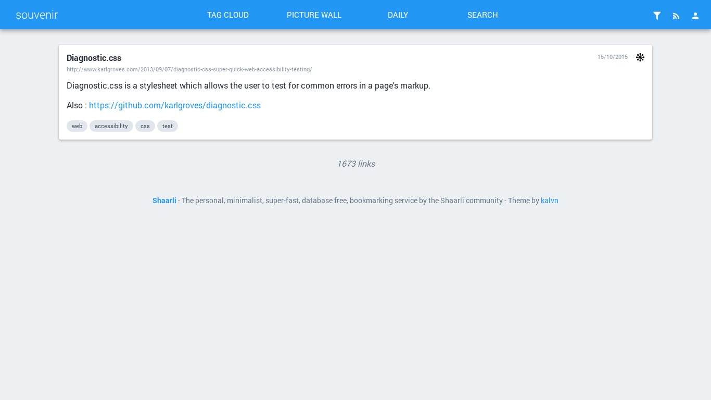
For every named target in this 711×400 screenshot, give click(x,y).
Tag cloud (228, 14)
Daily (398, 14)
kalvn (549, 200)
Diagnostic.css (94, 58)
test (167, 126)
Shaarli (164, 200)
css (145, 126)
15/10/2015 (613, 56)
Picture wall (314, 14)
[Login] (695, 15)
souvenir (37, 14)
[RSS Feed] (676, 15)
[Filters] (657, 15)
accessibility (111, 126)
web (77, 126)
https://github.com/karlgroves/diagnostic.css (175, 104)
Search (482, 14)
